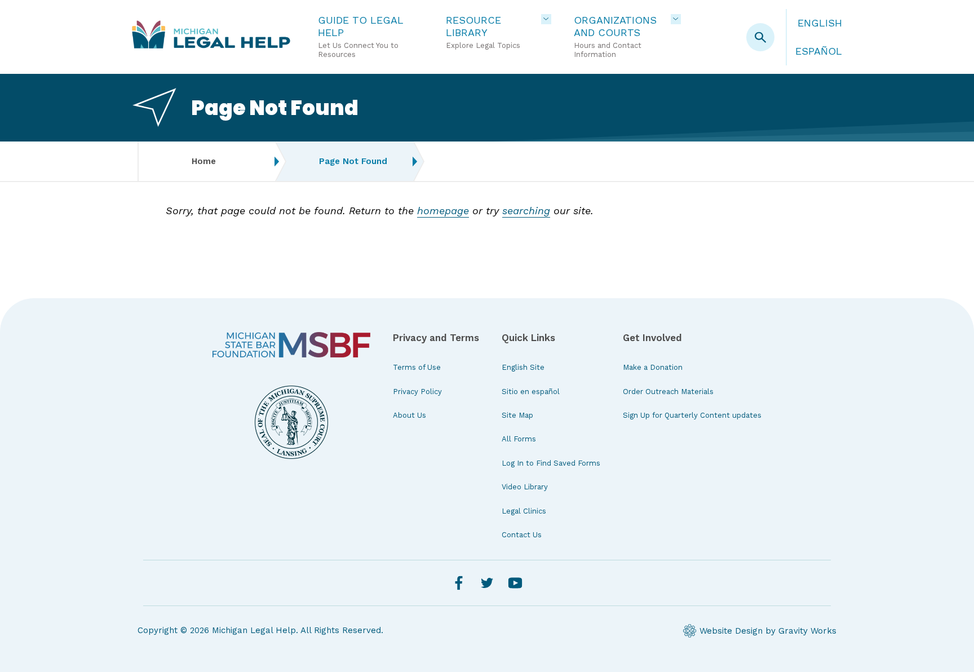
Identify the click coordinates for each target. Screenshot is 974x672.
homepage (443, 210)
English (820, 23)
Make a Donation (653, 367)
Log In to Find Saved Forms (551, 463)
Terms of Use (417, 367)
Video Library (525, 487)
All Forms (519, 439)
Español (818, 51)
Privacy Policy (417, 391)
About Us (409, 415)
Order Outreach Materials (668, 391)
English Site (523, 367)
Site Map (517, 415)
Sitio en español (531, 391)
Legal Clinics (524, 511)
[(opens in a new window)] (291, 345)
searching (526, 210)
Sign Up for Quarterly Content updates (692, 415)
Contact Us (522, 534)
